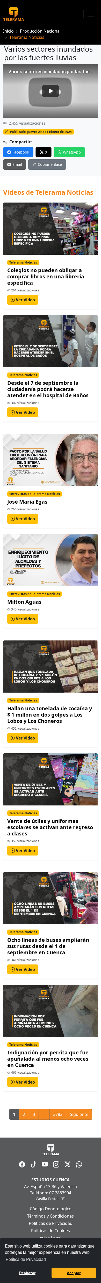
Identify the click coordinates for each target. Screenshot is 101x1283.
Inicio (8, 31)
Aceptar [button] (74, 1273)
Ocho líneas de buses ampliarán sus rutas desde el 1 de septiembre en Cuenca (48, 946)
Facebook (20, 152)
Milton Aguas (24, 601)
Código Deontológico (50, 1209)
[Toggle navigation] (90, 14)
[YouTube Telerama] (45, 1164)
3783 (57, 1114)
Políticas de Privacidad (51, 1223)
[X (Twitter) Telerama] (67, 1164)
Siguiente (79, 1114)
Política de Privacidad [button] (26, 1259)
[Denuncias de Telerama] (79, 1164)
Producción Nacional (40, 31)
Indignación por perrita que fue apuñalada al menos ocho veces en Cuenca (48, 1058)
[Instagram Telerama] (56, 1164)
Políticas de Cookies (50, 1230)
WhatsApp (72, 152)
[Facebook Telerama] (22, 1164)
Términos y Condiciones (50, 1216)
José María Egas (27, 501)
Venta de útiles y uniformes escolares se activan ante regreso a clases (50, 827)
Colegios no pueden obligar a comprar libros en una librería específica (45, 276)
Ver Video (25, 300)
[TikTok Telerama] (33, 1164)
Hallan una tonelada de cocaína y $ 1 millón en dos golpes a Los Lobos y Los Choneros (49, 714)
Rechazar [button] (27, 1273)
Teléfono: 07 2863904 (50, 1193)
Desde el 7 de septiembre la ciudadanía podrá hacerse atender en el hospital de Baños (48, 389)
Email (17, 164)
